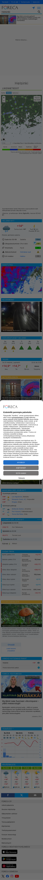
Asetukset (21, 468)
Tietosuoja (21, 478)
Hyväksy (21, 462)
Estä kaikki (21, 473)
